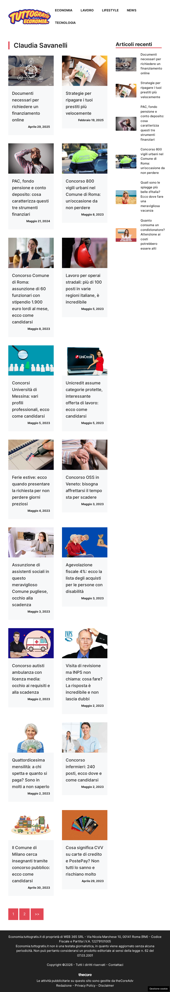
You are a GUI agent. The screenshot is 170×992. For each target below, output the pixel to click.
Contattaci (115, 965)
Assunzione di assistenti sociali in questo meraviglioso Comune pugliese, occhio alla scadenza (30, 584)
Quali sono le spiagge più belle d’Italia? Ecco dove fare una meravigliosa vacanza (152, 196)
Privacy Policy (85, 985)
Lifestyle (110, 10)
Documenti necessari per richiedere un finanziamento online (26, 106)
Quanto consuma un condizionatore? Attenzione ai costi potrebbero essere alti (153, 234)
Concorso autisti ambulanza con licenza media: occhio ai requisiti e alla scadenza (31, 679)
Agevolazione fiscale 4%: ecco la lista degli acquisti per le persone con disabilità (84, 578)
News (131, 10)
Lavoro (87, 10)
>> (37, 914)
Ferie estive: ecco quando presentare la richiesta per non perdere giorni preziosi (31, 490)
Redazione (64, 985)
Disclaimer (106, 985)
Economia (63, 10)
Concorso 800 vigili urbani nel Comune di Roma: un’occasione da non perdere (83, 194)
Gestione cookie (158, 988)
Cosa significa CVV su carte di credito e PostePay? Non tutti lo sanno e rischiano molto (84, 861)
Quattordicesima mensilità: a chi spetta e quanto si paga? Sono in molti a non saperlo (30, 773)
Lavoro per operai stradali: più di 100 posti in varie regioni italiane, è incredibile (84, 289)
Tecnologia (65, 23)
